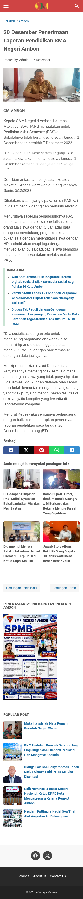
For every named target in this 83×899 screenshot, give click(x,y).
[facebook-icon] (35, 855)
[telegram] (72, 450)
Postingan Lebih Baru (21, 588)
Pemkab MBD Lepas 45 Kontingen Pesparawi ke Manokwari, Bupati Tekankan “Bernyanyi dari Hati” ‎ (44, 298)
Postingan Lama (64, 588)
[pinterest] (41, 450)
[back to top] (73, 888)
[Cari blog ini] (77, 6)
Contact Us (58, 876)
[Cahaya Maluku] (41, 6)
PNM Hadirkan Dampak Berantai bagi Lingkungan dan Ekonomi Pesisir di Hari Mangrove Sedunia (51, 750)
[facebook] (11, 450)
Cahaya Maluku (47, 892)
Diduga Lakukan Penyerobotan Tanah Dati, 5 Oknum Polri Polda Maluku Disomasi (51, 771)
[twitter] (26, 450)
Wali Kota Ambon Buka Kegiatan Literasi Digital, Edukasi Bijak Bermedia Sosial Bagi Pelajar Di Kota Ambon (43, 281)
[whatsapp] (56, 450)
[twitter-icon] (47, 855)
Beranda (23, 876)
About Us (39, 876)
